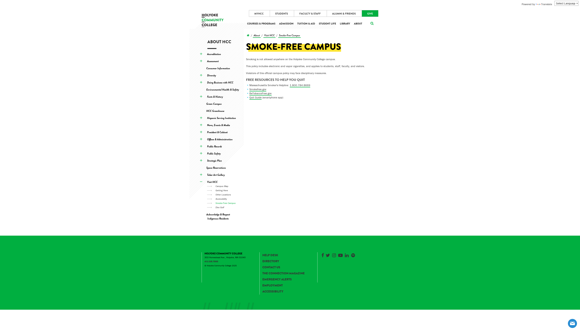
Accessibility (221, 198)
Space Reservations (216, 168)
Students (281, 14)
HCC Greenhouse (215, 111)
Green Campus (214, 104)
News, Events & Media (218, 125)
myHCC (259, 14)
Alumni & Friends (344, 14)
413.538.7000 (211, 261)
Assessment (213, 61)
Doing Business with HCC (220, 82)
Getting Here (222, 190)
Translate (546, 4)
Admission (286, 24)
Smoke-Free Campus (226, 203)
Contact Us (271, 267)
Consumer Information (218, 68)
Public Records (214, 146)
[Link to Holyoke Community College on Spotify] (353, 254)
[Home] (248, 35)
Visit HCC (212, 182)
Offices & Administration (220, 139)
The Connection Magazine (283, 273)
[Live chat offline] (572, 323)
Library (345, 24)
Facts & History (215, 97)
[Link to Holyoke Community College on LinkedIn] (346, 254)
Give (370, 14)
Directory (270, 261)
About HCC (219, 42)
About (358, 24)
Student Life (327, 24)
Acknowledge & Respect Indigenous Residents (218, 216)
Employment (272, 285)
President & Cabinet (217, 132)
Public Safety (214, 153)
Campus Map (222, 186)
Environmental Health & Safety (222, 90)
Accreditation (214, 54)
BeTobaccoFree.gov (260, 93)
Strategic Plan (214, 161)
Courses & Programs (261, 24)
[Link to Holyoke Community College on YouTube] (340, 254)
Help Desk (270, 255)
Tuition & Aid (306, 24)
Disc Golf (220, 207)
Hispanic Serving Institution (221, 118)
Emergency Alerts (277, 279)
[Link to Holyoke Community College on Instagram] (334, 254)
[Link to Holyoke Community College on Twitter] (327, 254)
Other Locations (223, 194)
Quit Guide (255, 97)
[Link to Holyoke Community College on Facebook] (322, 254)
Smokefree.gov (257, 89)
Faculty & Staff (310, 14)
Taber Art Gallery (216, 175)
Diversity (211, 75)
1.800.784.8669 (300, 85)
